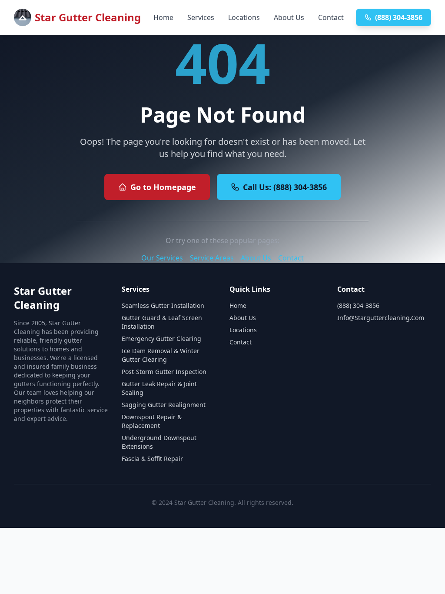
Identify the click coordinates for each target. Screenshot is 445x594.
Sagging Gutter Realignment (164, 404)
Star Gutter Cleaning (88, 17)
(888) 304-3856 (398, 17)
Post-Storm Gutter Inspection (164, 371)
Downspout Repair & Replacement (152, 421)
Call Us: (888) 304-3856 (285, 187)
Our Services (162, 258)
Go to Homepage (163, 187)
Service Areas (212, 258)
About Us (289, 17)
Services (200, 17)
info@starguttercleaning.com (380, 318)
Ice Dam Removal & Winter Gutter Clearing (160, 355)
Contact (331, 17)
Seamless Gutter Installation (163, 305)
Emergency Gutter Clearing (161, 338)
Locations (244, 17)
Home (163, 17)
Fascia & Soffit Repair (152, 458)
